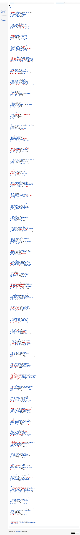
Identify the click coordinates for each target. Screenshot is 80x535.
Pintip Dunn (17, 430)
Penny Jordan (17, 39)
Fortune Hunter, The (13, 444)
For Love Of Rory (12, 323)
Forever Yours (12, 423)
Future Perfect (12, 521)
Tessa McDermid (17, 114)
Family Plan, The (12, 107)
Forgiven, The (12, 432)
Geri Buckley (17, 330)
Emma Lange (19, 72)
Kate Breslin (17, 332)
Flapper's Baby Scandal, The (14, 265)
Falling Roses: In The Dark (14, 48)
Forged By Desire (12, 424)
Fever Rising (12, 182)
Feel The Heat (12, 175)
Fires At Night (12, 230)
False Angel (12, 70)
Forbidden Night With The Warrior (15, 377)
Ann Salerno (16, 230)
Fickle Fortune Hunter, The (14, 184)
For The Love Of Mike (13, 341)
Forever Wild (12, 422)
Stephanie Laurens (18, 205)
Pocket (23, 305)
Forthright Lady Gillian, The (14, 441)
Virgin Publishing (26, 186)
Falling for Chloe (12, 51)
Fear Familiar (12, 170)
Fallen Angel (12, 45)
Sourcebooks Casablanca (26, 424)
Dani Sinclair (17, 254)
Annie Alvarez (29, 339)
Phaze (23, 23)
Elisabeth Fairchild (19, 475)
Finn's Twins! (12, 208)
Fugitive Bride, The (13, 510)
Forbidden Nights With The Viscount (15, 378)
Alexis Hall (19, 331)
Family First (12, 92)
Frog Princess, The (13, 486)
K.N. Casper (17, 90)
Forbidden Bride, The (13, 351)
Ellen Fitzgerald (20, 436)
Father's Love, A (12, 162)
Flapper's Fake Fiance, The (14, 266)
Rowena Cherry (17, 399)
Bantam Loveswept (27, 469)
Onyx (22, 68)
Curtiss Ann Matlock (19, 420)
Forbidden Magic (12, 373)
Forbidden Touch (12, 396)
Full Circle (11, 515)
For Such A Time (12, 332)
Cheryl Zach (18, 486)
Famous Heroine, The (13, 119)
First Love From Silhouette (26, 486)
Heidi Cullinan (16, 181)
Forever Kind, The (13, 413)
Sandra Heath (18, 169)
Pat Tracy (16, 263)
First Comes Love (13, 240)
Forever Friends (12, 410)
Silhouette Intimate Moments (26, 365)
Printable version (3, 18)
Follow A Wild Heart (13, 297)
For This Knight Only (13, 346)
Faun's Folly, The (12, 169)
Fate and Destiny (12, 148)
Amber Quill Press (24, 198)
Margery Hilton (20, 287)
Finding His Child (12, 196)
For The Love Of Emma (13, 340)
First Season (12, 250)
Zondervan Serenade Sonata (26, 409)
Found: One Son (12, 454)
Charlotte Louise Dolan (18, 45)
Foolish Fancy (12, 307)
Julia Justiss (23, 378)
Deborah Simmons (18, 443)
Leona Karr (17, 298)
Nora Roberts (18, 57)
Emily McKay (16, 130)
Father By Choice (12, 152)
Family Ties (12, 115)
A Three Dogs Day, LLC (25, 138)
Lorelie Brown (18, 129)
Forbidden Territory (13, 390)
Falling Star (12, 68)
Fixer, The (11, 260)
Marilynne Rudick (17, 261)
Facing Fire (12, 13)
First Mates (12, 249)
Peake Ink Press (23, 74)
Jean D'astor (16, 142)
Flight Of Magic (12, 278)
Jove (21, 282)
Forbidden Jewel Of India (14, 366)
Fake (11, 27)
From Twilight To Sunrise (14, 503)
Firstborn (11, 253)
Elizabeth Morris (19, 244)
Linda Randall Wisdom (17, 467)
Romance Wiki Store (3, 10)
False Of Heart (12, 73)
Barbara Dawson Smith (19, 220)
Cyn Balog (15, 25)
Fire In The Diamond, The (14, 215)
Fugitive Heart (12, 512)
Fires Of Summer (12, 231)
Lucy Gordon (20, 340)
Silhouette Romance (27, 26)
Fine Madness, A (12, 204)
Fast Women (12, 139)
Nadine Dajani (18, 136)
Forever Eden (12, 409)
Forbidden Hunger (13, 363)
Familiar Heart (12, 81)
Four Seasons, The (13, 457)
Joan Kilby (17, 163)
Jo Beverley (17, 373)
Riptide (23, 129)
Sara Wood (19, 385)
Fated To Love (12, 149)
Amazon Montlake (24, 425)
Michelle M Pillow (18, 186)
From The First (12, 497)
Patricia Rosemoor (17, 29)
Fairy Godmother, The (13, 24)
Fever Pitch (12, 181)
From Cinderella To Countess (14, 487)
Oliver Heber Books (30, 477)
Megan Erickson (18, 137)
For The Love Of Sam (13, 343)
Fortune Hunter (12, 443)
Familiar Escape (12, 79)
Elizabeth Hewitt (17, 73)
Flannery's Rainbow (13, 264)
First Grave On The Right (14, 243)
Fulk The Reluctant (13, 514)
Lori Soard (17, 198)
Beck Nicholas (14, 27)
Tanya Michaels (20, 62)
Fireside (11, 232)
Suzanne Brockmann (18, 407)
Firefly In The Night (13, 228)
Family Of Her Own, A (13, 105)
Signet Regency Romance (27, 45)
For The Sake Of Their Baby (14, 345)
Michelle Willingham (25, 375)
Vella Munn (15, 227)
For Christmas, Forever (13, 317)
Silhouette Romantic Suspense (29, 356)
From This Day (12, 501)
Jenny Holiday (15, 118)
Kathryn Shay (17, 175)
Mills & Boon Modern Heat (30, 226)
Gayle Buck (17, 273)
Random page (3, 12)
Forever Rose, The (13, 420)
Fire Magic (11, 217)
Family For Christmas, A (13, 94)
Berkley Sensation (24, 330)
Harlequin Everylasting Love (26, 114)
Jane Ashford (16, 250)
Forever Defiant (12, 408)
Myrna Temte (17, 419)
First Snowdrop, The (13, 251)
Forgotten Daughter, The (14, 434)
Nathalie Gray (17, 176)
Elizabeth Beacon (23, 63)
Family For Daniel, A (13, 95)
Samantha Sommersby (21, 391)
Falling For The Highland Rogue (15, 59)
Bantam (23, 160)
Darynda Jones (20, 243)
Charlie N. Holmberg (19, 300)
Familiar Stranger (12, 83)
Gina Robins (17, 367)
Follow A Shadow (12, 296)
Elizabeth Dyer (15, 172)
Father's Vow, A (12, 165)
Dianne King (18, 478)
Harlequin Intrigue (25, 29)
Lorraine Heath (21, 67)
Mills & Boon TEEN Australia (23, 27)
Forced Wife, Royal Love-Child (14, 400)
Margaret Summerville (18, 446)
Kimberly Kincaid (16, 218)
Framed (11, 463)
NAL (23, 445)
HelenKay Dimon (16, 13)
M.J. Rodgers (16, 217)
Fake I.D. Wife (12, 29)
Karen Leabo (15, 463)
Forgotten (11, 433)
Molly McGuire (17, 423)
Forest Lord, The (12, 402)
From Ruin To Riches (13, 493)
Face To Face (12, 11)
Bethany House (24, 332)
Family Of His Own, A (13, 106)
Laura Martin (22, 284)
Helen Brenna (18, 499)
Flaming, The (12, 263)
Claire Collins (18, 148)
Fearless (11, 172)
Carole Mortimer (19, 387)
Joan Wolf (18, 308)
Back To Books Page (12, 7)
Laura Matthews (18, 203)
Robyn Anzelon (18, 421)
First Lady (11, 248)
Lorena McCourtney (17, 433)
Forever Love (12, 414)
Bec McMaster (18, 424)
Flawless (11, 272)
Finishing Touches (13, 206)
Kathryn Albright (23, 84)
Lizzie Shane (20, 56)
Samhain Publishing (25, 16)
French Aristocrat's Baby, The (14, 470)
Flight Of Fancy (12, 277)
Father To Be (12, 160)
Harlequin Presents (24, 39)
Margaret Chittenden (18, 414)
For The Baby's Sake (13, 333)
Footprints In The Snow (13, 311)
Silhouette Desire (27, 316)
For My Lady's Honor (13, 328)
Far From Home (12, 129)
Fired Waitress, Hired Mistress (14, 226)
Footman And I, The (13, 310)
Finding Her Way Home (13, 195)
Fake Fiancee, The (13, 28)
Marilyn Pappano (17, 160)
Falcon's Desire (12, 34)
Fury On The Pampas (13, 520)
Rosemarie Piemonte (18, 47)
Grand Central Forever (23, 229)
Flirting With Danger (13, 285)
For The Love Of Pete (13, 342)
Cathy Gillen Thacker (19, 140)
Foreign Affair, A (12, 401)
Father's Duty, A (12, 161)
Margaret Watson (19, 510)
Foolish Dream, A (12, 306)
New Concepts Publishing (28, 389)
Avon (22, 13)
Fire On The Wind (13, 220)
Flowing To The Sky (13, 289)
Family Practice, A (13, 108)
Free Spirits (12, 467)
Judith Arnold (19, 289)
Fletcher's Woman (13, 275)
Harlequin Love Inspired (28, 195)
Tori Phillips (17, 309)
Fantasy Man (12, 128)
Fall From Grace (12, 40)
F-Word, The (12, 523)
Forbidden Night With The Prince (15, 376)
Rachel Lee (17, 150)
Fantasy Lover (12, 127)
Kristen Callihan (15, 229)
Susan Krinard (18, 402)
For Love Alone (12, 321)
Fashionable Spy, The (13, 135)
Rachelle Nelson (16, 282)
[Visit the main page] (4, 3)
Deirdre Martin (16, 22)
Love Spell (23, 399)
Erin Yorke (17, 408)
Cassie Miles (19, 311)
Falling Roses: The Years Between (15, 49)
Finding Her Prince (13, 194)
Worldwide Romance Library (27, 414)
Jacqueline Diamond (18, 278)
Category (11, 526)
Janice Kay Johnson (20, 104)
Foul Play (11, 453)
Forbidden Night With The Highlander (15, 375)
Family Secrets (12, 113)
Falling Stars (12, 69)
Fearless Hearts (12, 173)
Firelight (11, 229)
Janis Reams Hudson (17, 452)
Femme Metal (12, 176)
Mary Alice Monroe (19, 457)
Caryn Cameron (18, 468)
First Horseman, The (13, 244)
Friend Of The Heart (13, 478)
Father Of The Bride (13, 159)
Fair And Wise (12, 17)
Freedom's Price (12, 469)
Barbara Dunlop (16, 295)
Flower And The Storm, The (14, 286)
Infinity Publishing (24, 206)
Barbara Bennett (17, 409)
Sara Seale (17, 364)
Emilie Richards (20, 490)
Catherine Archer (16, 221)
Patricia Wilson (20, 355)
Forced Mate (12, 399)
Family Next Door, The (13, 104)
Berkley (21, 22)
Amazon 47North (26, 300)
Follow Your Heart (13, 299)
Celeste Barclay (15, 476)
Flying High (12, 295)
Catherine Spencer (18, 231)
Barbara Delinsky (19, 412)
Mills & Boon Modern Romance (30, 470)
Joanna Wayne (18, 161)
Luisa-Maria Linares (18, 147)
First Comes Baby (13, 239)
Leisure (23, 216)
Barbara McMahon (18, 242)
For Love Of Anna (13, 322)
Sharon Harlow (18, 322)
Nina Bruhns (21, 356)
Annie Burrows (21, 487)
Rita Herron (18, 398)
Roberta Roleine (17, 149)
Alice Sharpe (21, 345)
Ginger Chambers (19, 228)
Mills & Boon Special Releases (31, 522)
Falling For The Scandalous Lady (15, 63)
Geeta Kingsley (19, 26)
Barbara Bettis (19, 346)
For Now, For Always (13, 329)
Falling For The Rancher (14, 62)
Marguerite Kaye (24, 368)
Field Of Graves (12, 185)
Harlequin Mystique (23, 142)
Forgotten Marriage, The (14, 436)
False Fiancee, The (13, 72)
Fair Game (11, 18)
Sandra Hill (17, 464)
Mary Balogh (19, 119)
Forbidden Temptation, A (14, 389)
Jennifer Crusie (17, 139)
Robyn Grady (22, 226)
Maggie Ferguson (17, 182)
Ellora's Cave (23, 176)
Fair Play (11, 22)
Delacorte (20, 25)
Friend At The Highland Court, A (15, 477)
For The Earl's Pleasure (13, 334)
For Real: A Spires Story (13, 331)
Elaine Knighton (18, 514)
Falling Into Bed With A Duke (14, 67)
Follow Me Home (12, 298)
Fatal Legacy (12, 147)
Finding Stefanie (12, 199)
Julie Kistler (16, 207)
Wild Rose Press (25, 346)
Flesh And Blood (12, 274)
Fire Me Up (12, 218)
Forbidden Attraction (13, 350)
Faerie (11, 14)
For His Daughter (12, 319)
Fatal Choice (12, 142)
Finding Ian (12, 197)
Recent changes (3, 11)
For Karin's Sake (12, 320)
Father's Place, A (12, 163)
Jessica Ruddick (16, 74)
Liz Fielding (18, 106)
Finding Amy (12, 193)
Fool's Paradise (12, 309)
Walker (26, 431)
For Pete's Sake (12, 330)
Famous (11, 118)
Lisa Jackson (19, 101)
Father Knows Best (13, 158)
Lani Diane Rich (18, 445)
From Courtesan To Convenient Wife (15, 488)
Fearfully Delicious (13, 171)
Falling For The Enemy (13, 58)
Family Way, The (12, 117)
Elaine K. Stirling (16, 453)
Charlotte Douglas (18, 238)
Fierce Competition (13, 186)
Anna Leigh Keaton (19, 255)
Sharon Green (17, 128)
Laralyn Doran (17, 138)
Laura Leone (18, 46)
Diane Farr (17, 51)
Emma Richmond (18, 306)
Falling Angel (12, 50)
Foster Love (12, 452)
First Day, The (12, 242)
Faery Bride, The (12, 15)
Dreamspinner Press (32, 124)
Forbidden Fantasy (13, 357)
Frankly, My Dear (12, 464)
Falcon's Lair (12, 37)
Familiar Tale (12, 85)
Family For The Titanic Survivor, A (15, 96)
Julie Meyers (17, 11)
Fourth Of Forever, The (13, 459)
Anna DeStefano (19, 95)
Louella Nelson (24, 61)
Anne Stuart (16, 50)
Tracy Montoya (18, 196)
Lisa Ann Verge (18, 15)
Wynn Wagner (25, 124)
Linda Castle (17, 173)
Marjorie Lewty (21, 215)
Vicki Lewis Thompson (18, 262)
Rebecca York (18, 151)
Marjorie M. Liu (17, 216)
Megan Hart (16, 480)
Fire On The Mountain (13, 219)
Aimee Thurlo (16, 141)
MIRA (22, 185)
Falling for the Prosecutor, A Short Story (16, 61)
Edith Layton (16, 70)
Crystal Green (21, 60)
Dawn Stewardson (20, 58)
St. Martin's (23, 139)
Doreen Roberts (18, 365)
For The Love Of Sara (13, 344)
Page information (3, 20)
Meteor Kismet (25, 452)
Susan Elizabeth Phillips (17, 248)
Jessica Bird (17, 497)
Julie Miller (17, 352)
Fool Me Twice (12, 305)
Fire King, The (12, 216)
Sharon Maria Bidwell (16, 14)
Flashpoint (11, 271)
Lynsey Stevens (18, 397)
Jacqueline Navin (21, 286)
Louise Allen (20, 366)
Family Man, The (12, 102)
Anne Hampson (18, 296)
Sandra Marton (17, 523)
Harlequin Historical (24, 34)
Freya (11, 476)
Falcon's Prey (12, 39)
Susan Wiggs (15, 232)
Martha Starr (20, 503)
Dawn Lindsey (17, 307)
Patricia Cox (17, 410)
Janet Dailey (18, 187)
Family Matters (12, 103)
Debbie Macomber (20, 241)
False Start (12, 74)
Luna (25, 24)
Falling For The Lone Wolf (14, 60)
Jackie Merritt (19, 343)
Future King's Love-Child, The (14, 522)
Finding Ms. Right (12, 198)
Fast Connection (12, 137)
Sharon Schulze (19, 328)
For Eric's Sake (12, 318)
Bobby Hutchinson (19, 297)
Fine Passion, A (12, 205)
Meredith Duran (17, 305)
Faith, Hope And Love (13, 26)
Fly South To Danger (13, 294)
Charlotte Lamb (17, 362)
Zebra (23, 15)
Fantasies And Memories (14, 125)
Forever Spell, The (13, 421)
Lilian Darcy (18, 153)
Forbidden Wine (12, 397)
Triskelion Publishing (26, 363)
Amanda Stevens (17, 432)
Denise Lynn (17, 34)
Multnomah (23, 433)
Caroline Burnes (18, 79)
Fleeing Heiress (12, 273)
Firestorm (11, 233)
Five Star (23, 46)
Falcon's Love (12, 38)
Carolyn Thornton (18, 318)
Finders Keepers (12, 192)
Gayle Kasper (18, 108)
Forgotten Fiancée (13, 435)
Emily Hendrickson (20, 135)
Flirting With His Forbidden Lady (15, 284)
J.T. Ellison (17, 185)
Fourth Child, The (12, 458)
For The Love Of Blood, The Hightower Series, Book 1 (18, 339)
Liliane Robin (19, 520)
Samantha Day (18, 320)
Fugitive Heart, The (13, 513)
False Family (12, 71)
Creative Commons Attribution (18, 531)
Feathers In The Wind (13, 174)
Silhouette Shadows (25, 71)
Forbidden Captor (13, 352)
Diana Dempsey (16, 68)
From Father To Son (13, 491)
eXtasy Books (35, 339)
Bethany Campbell (18, 283)
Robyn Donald (19, 353)
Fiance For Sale (12, 183)
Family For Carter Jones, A (14, 93)
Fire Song (11, 221)
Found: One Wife (12, 455)
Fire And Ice (12, 209)
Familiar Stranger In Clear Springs (15, 84)
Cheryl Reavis (19, 351)
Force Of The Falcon (13, 398)
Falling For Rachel (13, 57)
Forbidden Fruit (12, 362)
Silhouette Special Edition (24, 17)
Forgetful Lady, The (13, 431)
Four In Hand (12, 456)
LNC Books (30, 61)
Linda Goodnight (20, 195)
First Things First (12, 252)
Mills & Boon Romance (25, 83)
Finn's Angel (12, 207)
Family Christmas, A (13, 91)
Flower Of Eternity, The (13, 287)
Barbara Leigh (17, 321)
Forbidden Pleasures (13, 379)
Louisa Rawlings (17, 422)
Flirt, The (11, 282)
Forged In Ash (12, 425)
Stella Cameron (18, 12)
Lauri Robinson (23, 96)
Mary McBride (20, 459)
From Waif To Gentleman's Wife (15, 504)
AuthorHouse (25, 47)
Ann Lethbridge (22, 59)
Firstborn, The (12, 254)
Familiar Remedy (12, 82)
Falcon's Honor (12, 36)
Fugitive (11, 509)
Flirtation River (12, 283)
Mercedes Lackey (20, 24)
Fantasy (11, 126)
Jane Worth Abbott (26, 12)
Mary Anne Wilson (17, 71)
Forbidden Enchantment (13, 355)
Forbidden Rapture (13, 380)
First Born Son (12, 237)
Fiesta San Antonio (13, 187)
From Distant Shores (13, 489)
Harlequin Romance (26, 106)
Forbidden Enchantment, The (14, 356)
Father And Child (12, 151)
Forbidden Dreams (13, 354)
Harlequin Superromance (29, 58)
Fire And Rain (12, 210)
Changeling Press (23, 14)
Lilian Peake (18, 83)
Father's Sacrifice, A (13, 164)
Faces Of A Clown (13, 12)
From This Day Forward (13, 502)
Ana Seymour (21, 93)
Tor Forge (23, 136)
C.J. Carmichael (16, 312)
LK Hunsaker (18, 206)
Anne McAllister (17, 208)
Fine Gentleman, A (13, 203)
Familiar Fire (12, 80)
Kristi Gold (17, 40)
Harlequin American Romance (26, 28)
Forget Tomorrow (12, 430)
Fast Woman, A (12, 138)
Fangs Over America (13, 124)
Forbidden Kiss (12, 367)
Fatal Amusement (12, 140)
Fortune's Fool (12, 447)
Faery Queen (12, 16)
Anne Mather (19, 344)
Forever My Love (12, 418)
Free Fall (11, 466)
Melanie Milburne (22, 522)
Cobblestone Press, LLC (28, 255)
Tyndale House (26, 199)
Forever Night (12, 419)
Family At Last (12, 90)
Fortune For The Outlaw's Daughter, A (15, 442)
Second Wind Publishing (25, 148)
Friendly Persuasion (13, 481)
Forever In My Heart (13, 411)
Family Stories (12, 114)
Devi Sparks (17, 23)
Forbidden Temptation (13, 388)
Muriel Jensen (20, 125)
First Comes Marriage (13, 241)
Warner (23, 422)
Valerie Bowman (19, 310)
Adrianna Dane (18, 171)
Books (14, 526)
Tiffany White (18, 357)
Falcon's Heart (12, 35)
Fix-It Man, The (12, 262)
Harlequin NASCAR (25, 499)
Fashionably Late (12, 136)
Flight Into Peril (12, 276)
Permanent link (3, 19)
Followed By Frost (13, 300)
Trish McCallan (17, 425)
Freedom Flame (12, 468)
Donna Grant (20, 389)
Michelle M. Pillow (17, 16)
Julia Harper (19, 342)
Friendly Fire (12, 480)
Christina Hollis (22, 470)
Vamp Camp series (19, 124)
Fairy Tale (11, 25)
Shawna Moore (18, 363)
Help (1, 13)
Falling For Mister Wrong (14, 56)
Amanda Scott (21, 184)
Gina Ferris (16, 17)
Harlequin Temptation (24, 11)
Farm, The (11, 130)
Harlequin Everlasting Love (25, 40)
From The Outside (13, 499)
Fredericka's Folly (13, 465)
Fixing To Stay (12, 261)
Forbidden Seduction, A (13, 385)
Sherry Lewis (19, 333)
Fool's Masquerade (13, 308)
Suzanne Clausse (19, 294)
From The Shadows (13, 500)
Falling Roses (12, 47)
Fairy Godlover (12, 23)
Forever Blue (12, 407)
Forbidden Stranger (13, 386)
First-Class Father (13, 238)
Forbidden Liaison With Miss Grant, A (15, 368)
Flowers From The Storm (14, 288)
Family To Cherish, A (13, 116)
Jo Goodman (19, 411)
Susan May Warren (18, 199)
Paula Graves (19, 390)
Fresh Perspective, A (13, 475)
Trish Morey (21, 400)
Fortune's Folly (12, 446)
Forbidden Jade (12, 365)
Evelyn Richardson (18, 401)
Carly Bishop (16, 69)
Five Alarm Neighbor (13, 255)
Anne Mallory (20, 334)
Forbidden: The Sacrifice (14, 391)
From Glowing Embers (13, 490)
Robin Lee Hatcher (16, 253)
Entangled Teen (24, 430)
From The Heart (12, 498)
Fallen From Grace (13, 46)
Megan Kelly (18, 28)
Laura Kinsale (20, 288)
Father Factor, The (13, 153)
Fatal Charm (12, 141)
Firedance (11, 227)
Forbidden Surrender (13, 387)
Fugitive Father (12, 511)
